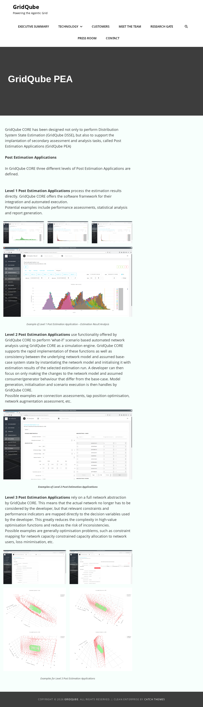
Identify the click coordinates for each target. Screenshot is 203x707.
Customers (100, 26)
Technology (68, 26)
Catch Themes (154, 699)
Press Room (87, 38)
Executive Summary (33, 26)
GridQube (26, 7)
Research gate (161, 26)
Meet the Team (130, 26)
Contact (112, 38)
